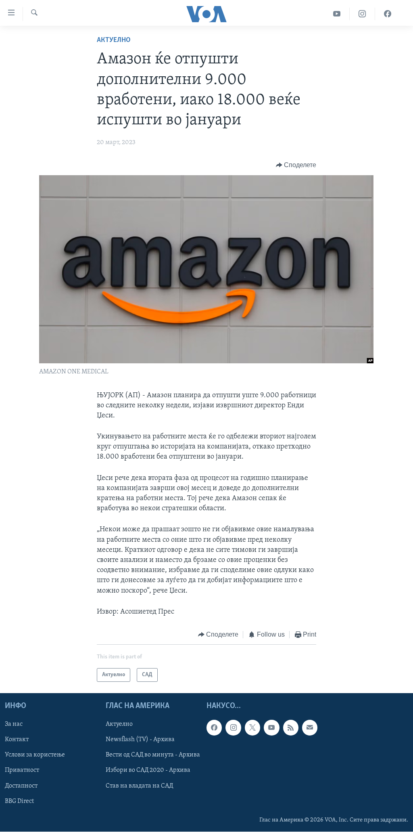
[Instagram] (362, 14)
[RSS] (290, 728)
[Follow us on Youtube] (271, 728)
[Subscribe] (309, 728)
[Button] (296, 165)
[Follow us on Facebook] (214, 728)
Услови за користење (35, 755)
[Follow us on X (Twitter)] (252, 728)
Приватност (22, 770)
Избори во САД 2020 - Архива (148, 770)
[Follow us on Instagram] (233, 728)
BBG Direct (19, 801)
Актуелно (114, 40)
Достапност (21, 786)
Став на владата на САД (139, 786)
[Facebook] (387, 14)
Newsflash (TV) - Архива (140, 740)
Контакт (17, 740)
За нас (14, 724)
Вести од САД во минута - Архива (153, 755)
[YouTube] (337, 14)
